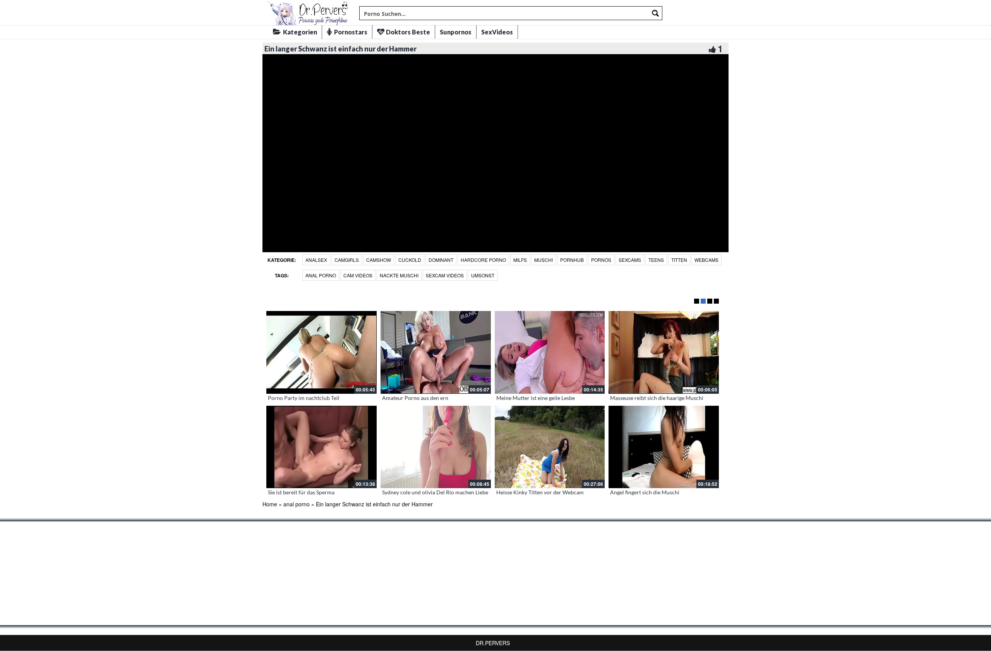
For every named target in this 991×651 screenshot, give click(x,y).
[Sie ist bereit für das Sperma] (321, 447)
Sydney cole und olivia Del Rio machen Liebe (435, 492)
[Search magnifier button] (655, 13)
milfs (520, 259)
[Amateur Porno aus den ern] (436, 352)
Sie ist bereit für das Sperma (301, 492)
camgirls (346, 259)
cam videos (357, 275)
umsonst (482, 275)
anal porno (320, 275)
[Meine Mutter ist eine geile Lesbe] (550, 352)
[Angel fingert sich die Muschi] (664, 447)
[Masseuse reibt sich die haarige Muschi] (664, 352)
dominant (441, 259)
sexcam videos (445, 275)
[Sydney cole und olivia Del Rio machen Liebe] (436, 447)
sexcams (630, 259)
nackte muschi (399, 275)
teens (656, 259)
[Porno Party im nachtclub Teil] (321, 352)
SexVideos (497, 32)
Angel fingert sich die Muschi (644, 492)
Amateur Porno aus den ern (415, 398)
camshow (378, 259)
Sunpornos (455, 32)
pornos (601, 259)
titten (679, 259)
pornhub (572, 259)
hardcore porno (483, 259)
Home (269, 504)
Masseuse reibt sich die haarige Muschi (656, 398)
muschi (543, 259)
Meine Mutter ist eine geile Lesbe (535, 398)
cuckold (409, 259)
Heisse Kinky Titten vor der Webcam (540, 492)
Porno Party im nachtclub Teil (303, 398)
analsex (316, 259)
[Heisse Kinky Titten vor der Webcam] (550, 447)
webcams (706, 259)
